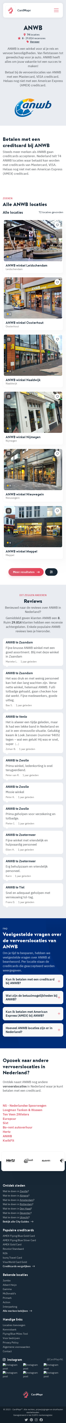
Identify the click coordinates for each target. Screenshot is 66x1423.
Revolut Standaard (13, 1248)
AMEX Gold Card (12, 1244)
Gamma (7, 1289)
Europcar (9, 1119)
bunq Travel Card (12, 1257)
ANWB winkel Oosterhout (25, 322)
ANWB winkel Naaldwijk (23, 380)
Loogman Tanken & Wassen (22, 1110)
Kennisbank (9, 1329)
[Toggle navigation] (56, 10)
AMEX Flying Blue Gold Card (19, 1235)
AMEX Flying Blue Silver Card (19, 1240)
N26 (5, 1253)
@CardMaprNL (55, 1359)
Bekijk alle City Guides (16, 1221)
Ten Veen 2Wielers (16, 1114)
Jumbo (7, 1280)
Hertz (7, 1132)
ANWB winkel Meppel (21, 551)
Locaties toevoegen (14, 1325)
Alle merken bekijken (15, 1310)
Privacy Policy (11, 1342)
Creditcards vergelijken (17, 1266)
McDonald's (9, 1293)
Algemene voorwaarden (16, 1347)
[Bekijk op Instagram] (12, 1366)
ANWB (7, 1136)
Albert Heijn (10, 1285)
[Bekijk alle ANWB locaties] (24, 1160)
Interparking (10, 1306)
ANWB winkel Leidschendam (26, 265)
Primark (7, 1298)
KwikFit (8, 1141)
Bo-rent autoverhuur (17, 1127)
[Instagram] (36, 1420)
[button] (57, 225)
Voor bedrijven (11, 1338)
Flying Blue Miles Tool (15, 1333)
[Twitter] (26, 1420)
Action (6, 1302)
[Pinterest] (31, 1420)
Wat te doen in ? (16, 1191)
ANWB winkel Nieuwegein (25, 494)
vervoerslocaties (15, 1086)
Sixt (5, 1123)
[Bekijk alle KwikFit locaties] (42, 1160)
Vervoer (35, 41)
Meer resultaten (23, 572)
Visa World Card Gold (15, 1262)
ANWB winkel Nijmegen (23, 437)
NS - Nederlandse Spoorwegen (24, 1106)
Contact (7, 1351)
